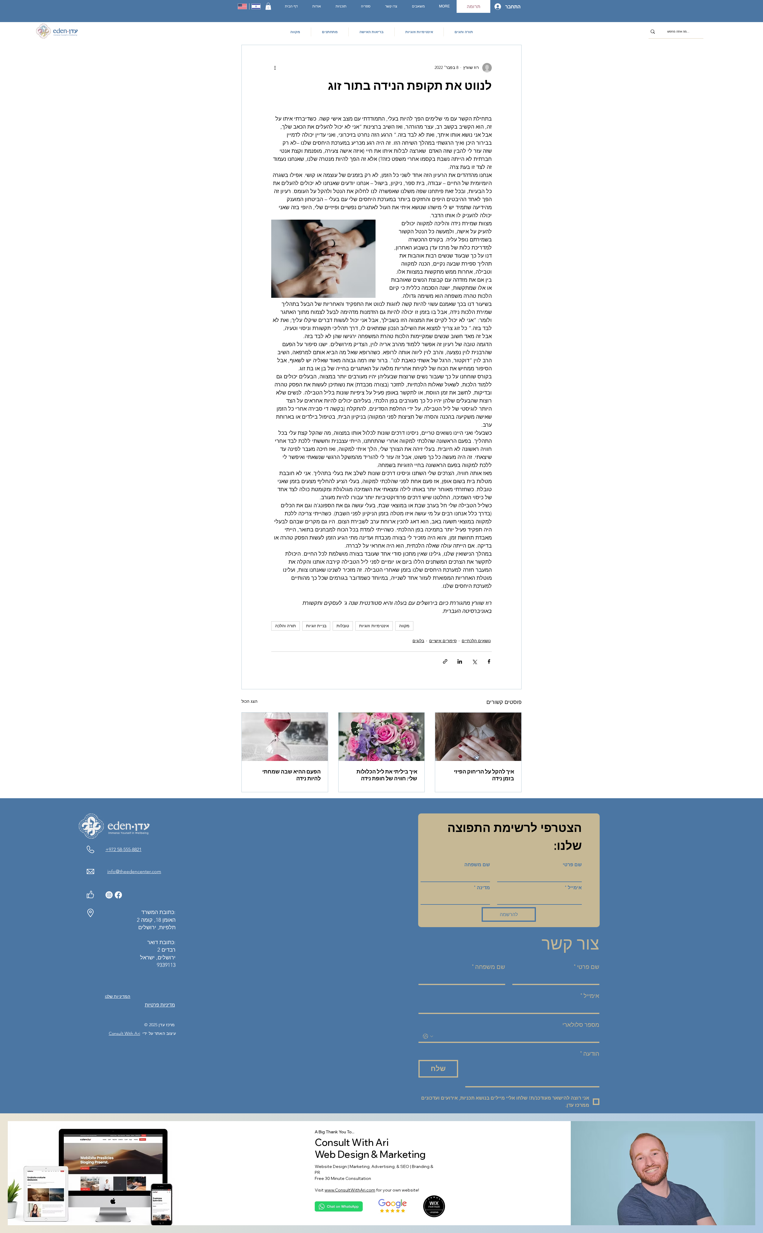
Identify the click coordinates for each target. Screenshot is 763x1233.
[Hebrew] (256, 6)
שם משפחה (477, 864)
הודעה (589, 1053)
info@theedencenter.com (134, 871)
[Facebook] (118, 894)
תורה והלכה (285, 625)
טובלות (342, 625)
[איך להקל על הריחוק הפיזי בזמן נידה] (478, 737)
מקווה (404, 625)
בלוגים (418, 640)
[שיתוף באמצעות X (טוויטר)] (474, 661)
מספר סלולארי (580, 1024)
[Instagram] (109, 894)
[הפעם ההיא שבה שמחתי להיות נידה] (285, 737)
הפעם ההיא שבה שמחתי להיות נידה (291, 775)
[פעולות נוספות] (274, 67)
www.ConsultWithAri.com (350, 1190)
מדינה (482, 887)
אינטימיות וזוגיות (374, 625)
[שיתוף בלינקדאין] (460, 661)
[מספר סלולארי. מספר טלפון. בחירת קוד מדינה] (428, 1036)
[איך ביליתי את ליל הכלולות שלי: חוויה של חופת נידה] (382, 737)
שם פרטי (572, 864)
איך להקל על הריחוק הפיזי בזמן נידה (484, 775)
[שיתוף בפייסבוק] (489, 661)
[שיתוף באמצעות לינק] (445, 661)
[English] (242, 6)
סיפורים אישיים (443, 640)
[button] (268, 6)
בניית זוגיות (316, 625)
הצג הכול (249, 701)
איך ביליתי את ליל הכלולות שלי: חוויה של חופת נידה (386, 775)
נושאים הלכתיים (476, 640)
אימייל (573, 887)
